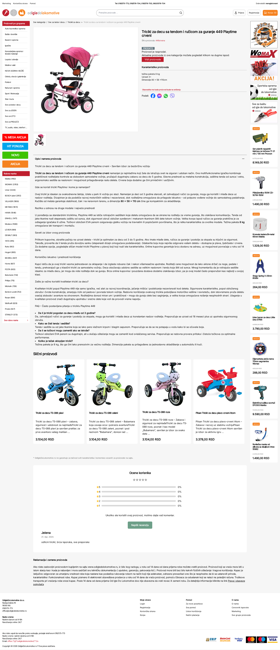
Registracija (145, 607)
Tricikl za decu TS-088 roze (156, 412)
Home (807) (10, 263)
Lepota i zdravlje (11, 59)
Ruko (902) (9, 246)
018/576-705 (146, 3)
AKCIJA (15, 164)
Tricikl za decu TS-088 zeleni (103, 412)
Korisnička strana (20, 3)
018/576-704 (135, 3)
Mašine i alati (10, 65)
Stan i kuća (9, 99)
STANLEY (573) (11, 314)
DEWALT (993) (11, 235)
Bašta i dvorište (11, 34)
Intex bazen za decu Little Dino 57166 (264, 318)
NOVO (15, 155)
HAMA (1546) (10, 212)
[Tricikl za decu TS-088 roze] (165, 384)
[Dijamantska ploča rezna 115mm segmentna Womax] (260, 349)
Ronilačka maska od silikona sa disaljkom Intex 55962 (263, 446)
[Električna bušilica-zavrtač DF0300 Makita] (260, 393)
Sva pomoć (191, 607)
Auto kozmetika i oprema (15, 28)
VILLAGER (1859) (12, 201)
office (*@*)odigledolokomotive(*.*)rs (22, 641)
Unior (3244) (10, 190)
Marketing (6, 3)
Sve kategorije (39, 22)
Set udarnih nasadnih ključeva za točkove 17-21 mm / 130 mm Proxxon (264, 151)
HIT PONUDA (15, 146)
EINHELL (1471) (11, 218)
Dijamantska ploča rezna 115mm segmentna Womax (263, 361)
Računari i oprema (12, 88)
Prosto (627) (10, 309)
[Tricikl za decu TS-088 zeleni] (112, 385)
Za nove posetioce (194, 604)
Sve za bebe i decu (13, 105)
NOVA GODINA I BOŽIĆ (14, 71)
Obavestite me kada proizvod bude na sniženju (161, 90)
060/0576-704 (159, 3)
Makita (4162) (10, 179)
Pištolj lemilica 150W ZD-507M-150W (263, 193)
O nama (235, 604)
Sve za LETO (10, 116)
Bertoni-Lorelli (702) (13, 292)
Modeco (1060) (11, 224)
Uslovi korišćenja (193, 611)
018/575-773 (123, 3)
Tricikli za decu (74, 22)
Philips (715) (10, 280)
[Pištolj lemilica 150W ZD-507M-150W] (260, 182)
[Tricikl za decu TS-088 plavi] (59, 385)
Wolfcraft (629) (11, 303)
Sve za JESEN (10, 110)
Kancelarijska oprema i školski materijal (14, 52)
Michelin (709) (11, 286)
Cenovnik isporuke (240, 607)
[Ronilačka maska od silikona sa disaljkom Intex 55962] (260, 434)
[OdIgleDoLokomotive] (35, 12)
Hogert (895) (10, 252)
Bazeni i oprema (11, 40)
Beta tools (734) (11, 275)
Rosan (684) (10, 297)
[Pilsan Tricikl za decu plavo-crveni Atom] (219, 385)
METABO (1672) (11, 207)
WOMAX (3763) (11, 184)
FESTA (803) (10, 269)
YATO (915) (9, 241)
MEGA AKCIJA (15, 137)
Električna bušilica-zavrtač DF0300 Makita (264, 404)
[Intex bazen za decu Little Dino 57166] (260, 307)
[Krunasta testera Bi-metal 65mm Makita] (260, 224)
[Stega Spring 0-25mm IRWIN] (260, 266)
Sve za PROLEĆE (12, 122)
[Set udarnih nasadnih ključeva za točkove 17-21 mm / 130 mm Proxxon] (260, 139)
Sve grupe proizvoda (241, 615)
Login (142, 604)
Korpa (142, 615)
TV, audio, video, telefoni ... (16, 127)
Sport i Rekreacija (12, 93)
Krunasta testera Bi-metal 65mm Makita (263, 235)
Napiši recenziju (140, 525)
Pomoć (33, 3)
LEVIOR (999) (10, 230)
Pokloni (8, 82)
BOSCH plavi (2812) (13, 195)
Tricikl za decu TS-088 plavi (49, 412)
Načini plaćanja (192, 615)
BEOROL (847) (11, 258)
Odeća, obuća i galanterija (15, 76)
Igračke (8, 45)
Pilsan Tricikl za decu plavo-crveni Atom (215, 412)
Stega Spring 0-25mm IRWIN (262, 277)
